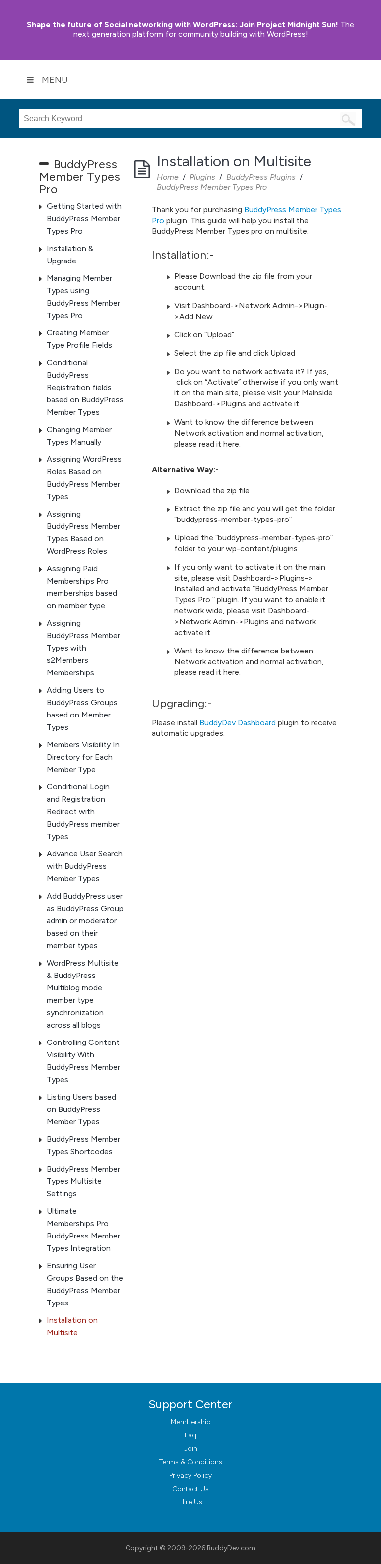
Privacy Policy (190, 1475)
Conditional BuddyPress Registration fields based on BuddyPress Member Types (85, 387)
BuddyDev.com (231, 1548)
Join (190, 1448)
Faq (190, 1435)
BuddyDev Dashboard (237, 722)
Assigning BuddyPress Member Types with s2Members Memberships (83, 647)
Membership (191, 1422)
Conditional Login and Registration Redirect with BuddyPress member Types (83, 811)
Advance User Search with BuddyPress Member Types (85, 866)
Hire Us (190, 1502)
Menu (55, 79)
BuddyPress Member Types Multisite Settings (83, 1181)
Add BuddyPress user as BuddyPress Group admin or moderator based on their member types (85, 920)
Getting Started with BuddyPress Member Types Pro (84, 218)
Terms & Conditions (190, 1462)
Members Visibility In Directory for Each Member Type (83, 757)
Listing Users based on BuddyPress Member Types (81, 1109)
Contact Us (190, 1489)
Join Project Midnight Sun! (182, 24)
